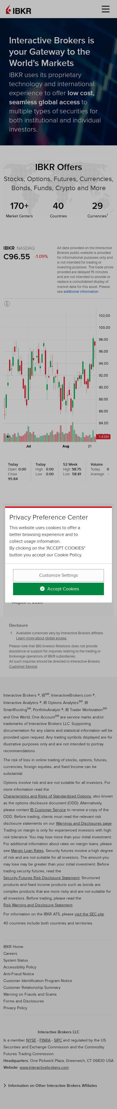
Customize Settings (58, 575)
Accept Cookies (62, 589)
